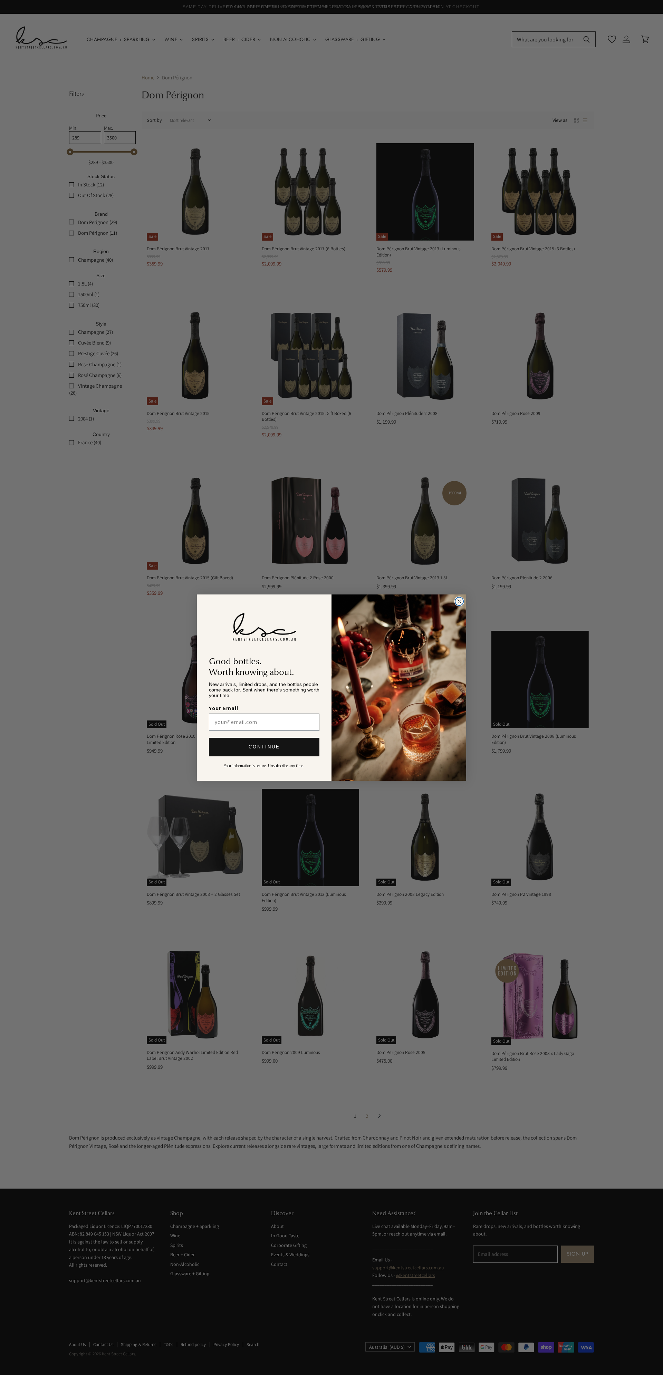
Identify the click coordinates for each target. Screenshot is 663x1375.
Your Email (223, 708)
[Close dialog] (459, 601)
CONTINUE (264, 746)
